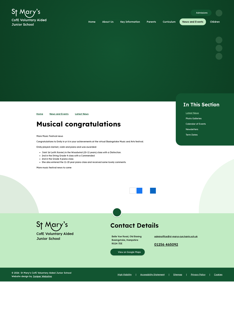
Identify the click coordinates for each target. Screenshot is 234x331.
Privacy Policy (198, 274)
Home (39, 114)
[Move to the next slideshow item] (219, 48)
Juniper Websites (42, 276)
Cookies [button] (218, 274)
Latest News (82, 114)
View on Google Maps (129, 252)
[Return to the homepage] (26, 13)
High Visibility (125, 274)
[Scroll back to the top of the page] (117, 212)
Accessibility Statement (152, 274)
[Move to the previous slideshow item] (219, 40)
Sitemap (177, 274)
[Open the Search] (219, 13)
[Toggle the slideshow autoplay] (219, 56)
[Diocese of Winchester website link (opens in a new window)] (117, 291)
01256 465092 (166, 244)
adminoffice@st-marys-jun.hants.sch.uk (176, 236)
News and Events (59, 114)
